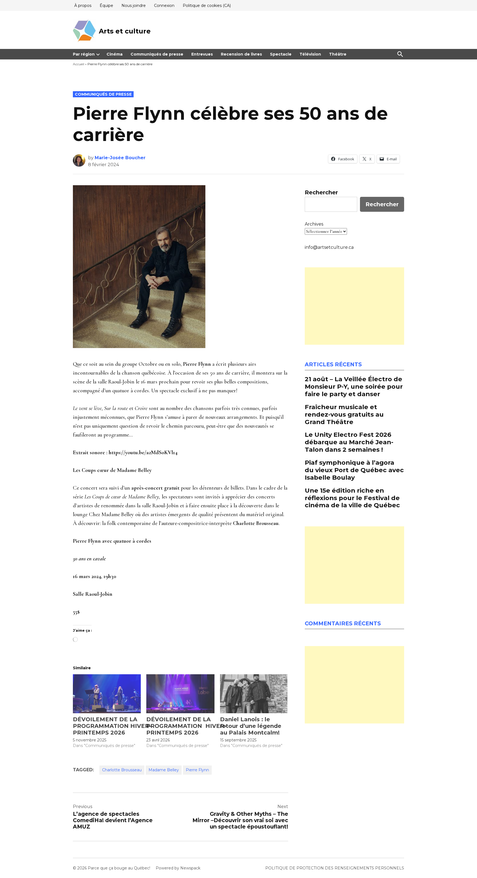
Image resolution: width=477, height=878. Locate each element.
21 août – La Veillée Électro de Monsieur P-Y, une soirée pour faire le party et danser (354, 386)
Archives (314, 224)
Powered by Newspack (178, 868)
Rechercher (321, 192)
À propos (82, 5)
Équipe (106, 5)
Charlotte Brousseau (122, 769)
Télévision (310, 54)
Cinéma (115, 54)
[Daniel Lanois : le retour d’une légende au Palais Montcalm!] (254, 693)
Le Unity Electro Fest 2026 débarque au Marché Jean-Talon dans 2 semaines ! (349, 442)
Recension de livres (241, 54)
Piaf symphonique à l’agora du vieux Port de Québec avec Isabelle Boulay (354, 470)
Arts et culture (125, 31)
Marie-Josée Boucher (120, 157)
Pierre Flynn (197, 769)
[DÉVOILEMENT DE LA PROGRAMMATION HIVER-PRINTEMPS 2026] (107, 693)
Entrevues (202, 54)
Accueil (78, 64)
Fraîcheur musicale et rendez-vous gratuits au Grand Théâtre (344, 414)
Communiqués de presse (157, 54)
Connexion (164, 5)
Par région (84, 54)
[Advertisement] (354, 306)
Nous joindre (133, 5)
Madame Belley (164, 769)
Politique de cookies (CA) (207, 5)
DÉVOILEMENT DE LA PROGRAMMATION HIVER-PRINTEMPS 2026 (112, 726)
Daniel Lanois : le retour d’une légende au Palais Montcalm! (250, 726)
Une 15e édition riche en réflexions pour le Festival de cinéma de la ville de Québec (352, 498)
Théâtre (337, 54)
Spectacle (281, 54)
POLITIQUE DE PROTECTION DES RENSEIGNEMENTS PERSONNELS (334, 868)
